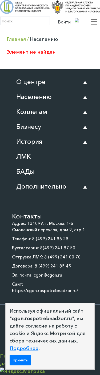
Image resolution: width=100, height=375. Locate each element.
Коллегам (31, 111)
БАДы (25, 171)
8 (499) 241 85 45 (53, 266)
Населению (34, 97)
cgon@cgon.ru (48, 275)
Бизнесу (28, 126)
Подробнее (24, 348)
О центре (31, 82)
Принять (20, 360)
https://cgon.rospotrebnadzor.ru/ (45, 290)
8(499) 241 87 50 (57, 247)
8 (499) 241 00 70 (62, 257)
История (29, 141)
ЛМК (23, 156)
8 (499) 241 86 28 (50, 238)
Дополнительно (41, 186)
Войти (64, 22)
